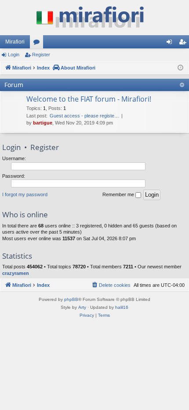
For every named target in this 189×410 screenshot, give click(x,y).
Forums (38, 43)
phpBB (71, 299)
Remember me (118, 194)
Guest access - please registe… (84, 115)
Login (13, 54)
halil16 (121, 307)
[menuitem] (111, 285)
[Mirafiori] (94, 17)
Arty (82, 307)
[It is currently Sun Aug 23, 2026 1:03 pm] (180, 68)
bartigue (42, 122)
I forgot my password (24, 194)
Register (41, 54)
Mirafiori (15, 42)
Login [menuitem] (171, 43)
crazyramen (15, 273)
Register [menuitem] (184, 43)
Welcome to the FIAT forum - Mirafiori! (88, 99)
